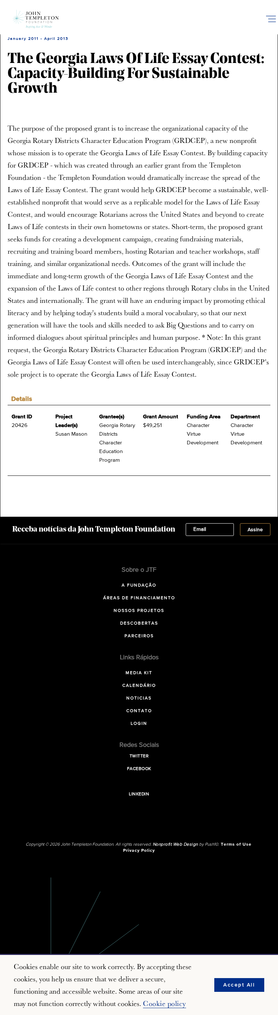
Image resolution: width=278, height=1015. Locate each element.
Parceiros (139, 636)
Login (139, 724)
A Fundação (139, 585)
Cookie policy (164, 1003)
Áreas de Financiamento (139, 598)
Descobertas (139, 623)
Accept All (239, 984)
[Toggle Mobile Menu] (271, 19)
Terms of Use (236, 844)
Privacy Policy (139, 851)
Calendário (139, 686)
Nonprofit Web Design (175, 844)
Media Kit (139, 673)
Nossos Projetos (139, 611)
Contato (139, 711)
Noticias (139, 698)
